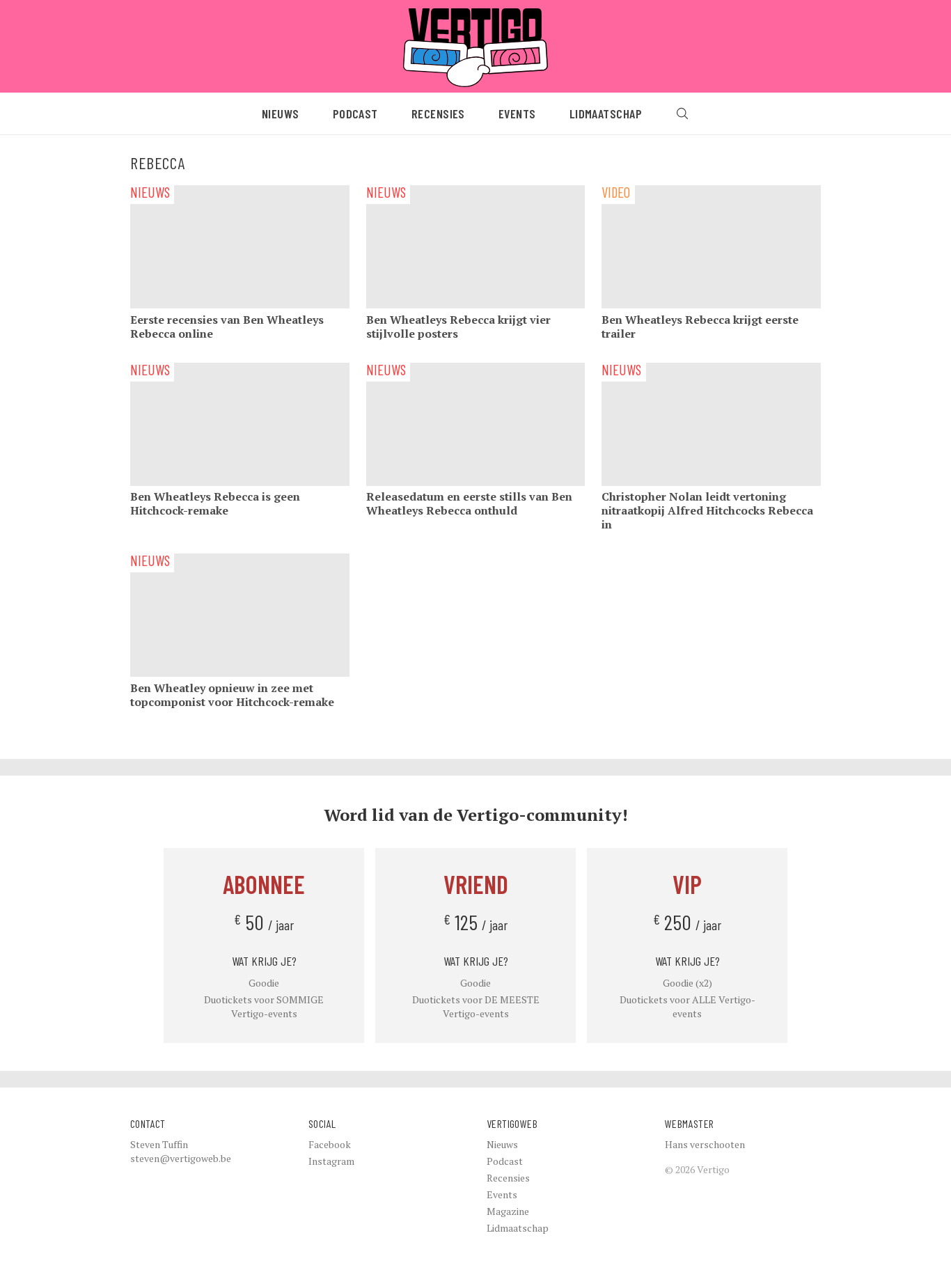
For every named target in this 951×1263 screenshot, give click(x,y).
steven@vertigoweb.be (180, 1158)
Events (517, 113)
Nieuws (280, 113)
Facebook (329, 1144)
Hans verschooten (705, 1144)
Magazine (508, 1211)
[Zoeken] (682, 113)
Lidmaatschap (605, 113)
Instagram (331, 1161)
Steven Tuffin (159, 1144)
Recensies (438, 113)
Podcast (355, 113)
